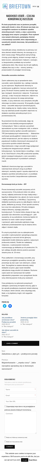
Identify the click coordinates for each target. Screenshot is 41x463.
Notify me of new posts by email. (14, 441)
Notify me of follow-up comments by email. (16, 437)
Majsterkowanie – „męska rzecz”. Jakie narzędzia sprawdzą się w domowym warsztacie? (19, 366)
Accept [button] (24, 460)
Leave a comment (12, 343)
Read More (33, 460)
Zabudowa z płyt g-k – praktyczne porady (19, 354)
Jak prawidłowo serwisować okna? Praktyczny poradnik (9, 320)
